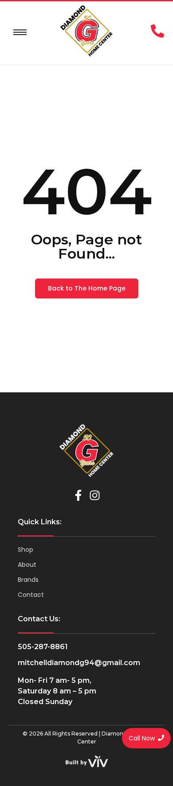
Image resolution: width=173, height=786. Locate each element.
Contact (31, 594)
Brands (28, 579)
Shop (25, 549)
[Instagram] (94, 495)
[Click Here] (20, 32)
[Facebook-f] (78, 495)
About (27, 564)
